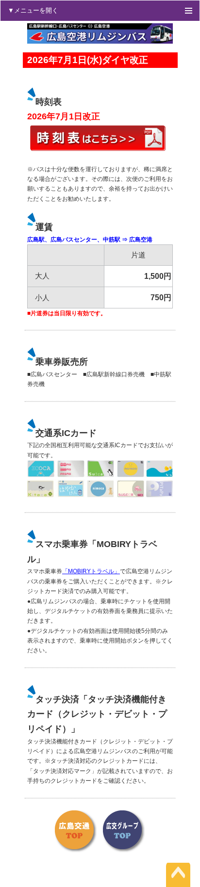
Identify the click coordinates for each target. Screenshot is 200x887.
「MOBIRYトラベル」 (91, 571)
